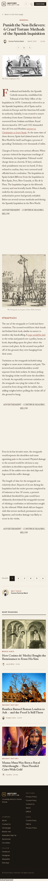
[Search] (31, 4)
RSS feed (5, 863)
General (24, 20)
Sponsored (6, 839)
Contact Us (30, 804)
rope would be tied (36, 335)
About (28, 808)
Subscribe (40, 4)
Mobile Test (6, 832)
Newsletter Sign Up (9, 835)
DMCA (28, 812)
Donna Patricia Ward (16, 41)
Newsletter (6, 859)
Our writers (6, 843)
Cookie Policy (31, 800)
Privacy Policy (31, 797)
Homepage (6, 828)
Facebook (6, 852)
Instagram (6, 855)
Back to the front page (12, 14)
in (24, 48)
